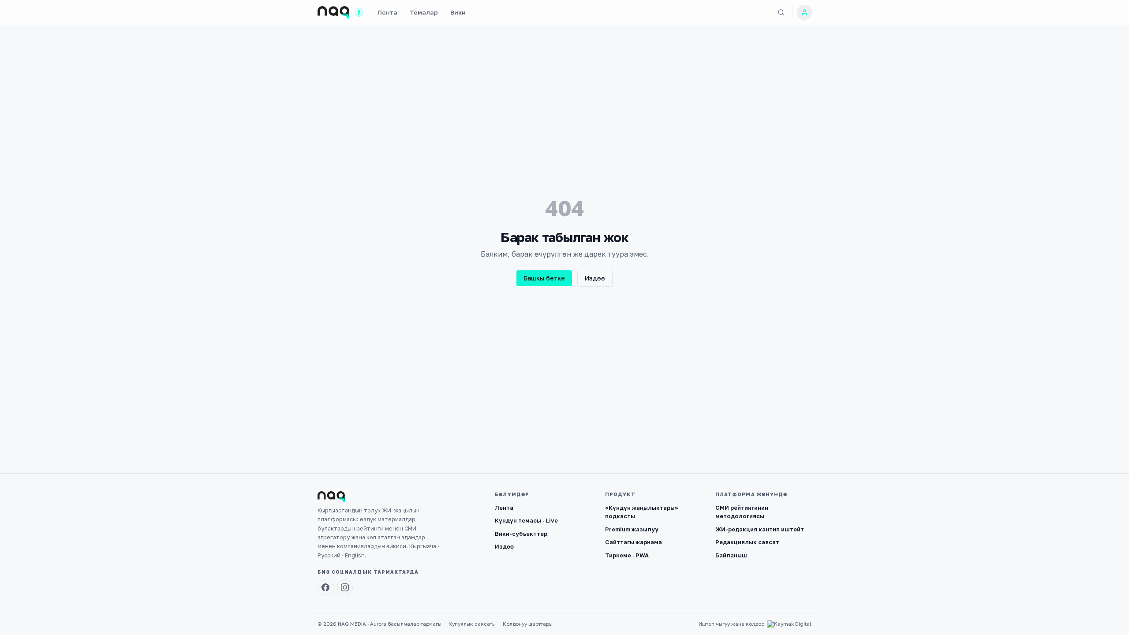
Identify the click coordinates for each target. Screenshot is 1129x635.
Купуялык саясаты (472, 624)
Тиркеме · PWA (627, 555)
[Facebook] (325, 587)
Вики (458, 12)
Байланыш (731, 555)
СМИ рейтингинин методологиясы (741, 512)
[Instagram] (345, 587)
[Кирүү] (804, 12)
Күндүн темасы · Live (526, 520)
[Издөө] (781, 12)
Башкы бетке (544, 278)
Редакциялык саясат (747, 541)
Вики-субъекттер (521, 533)
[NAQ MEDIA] (333, 12)
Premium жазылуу (631, 529)
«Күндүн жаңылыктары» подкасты (641, 512)
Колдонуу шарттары (528, 624)
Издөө (595, 278)
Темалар (424, 12)
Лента (387, 12)
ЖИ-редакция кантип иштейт (759, 529)
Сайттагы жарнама (633, 541)
